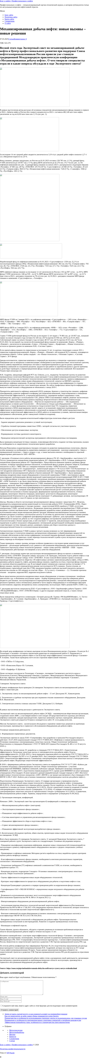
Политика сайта (11, 17)
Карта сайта (9, 19)
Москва (12, 1034)
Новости (12, 1037)
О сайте (8, 23)
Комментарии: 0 (20, 39)
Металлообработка (16, 1032)
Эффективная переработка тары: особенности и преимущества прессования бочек (37, 1022)
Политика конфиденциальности (12, 1049)
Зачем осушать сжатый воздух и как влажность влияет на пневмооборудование (36, 1014)
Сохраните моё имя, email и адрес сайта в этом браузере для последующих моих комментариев (39, 1006)
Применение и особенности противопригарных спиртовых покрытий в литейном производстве (43, 1020)
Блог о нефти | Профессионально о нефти (16, 1)
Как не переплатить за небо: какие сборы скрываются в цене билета (32, 1016)
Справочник (9, 21)
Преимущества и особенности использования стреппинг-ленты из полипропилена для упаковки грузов (46, 1018)
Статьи (11, 39)
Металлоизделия (15, 1030)
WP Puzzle (10, 1053)
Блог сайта (9, 15)
